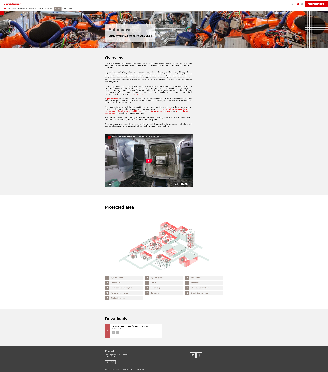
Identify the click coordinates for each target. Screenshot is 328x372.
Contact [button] (40, 8)
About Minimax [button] (22, 8)
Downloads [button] (32, 8)
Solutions (57, 8)
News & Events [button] (12, 8)
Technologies (49, 8)
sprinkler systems (136, 94)
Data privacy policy (128, 369)
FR (301, 4)
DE (117, 332)
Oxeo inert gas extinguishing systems (131, 111)
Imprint (107, 369)
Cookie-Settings (140, 369)
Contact (111, 362)
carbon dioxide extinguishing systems (158, 111)
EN (298, 4)
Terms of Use (115, 369)
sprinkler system (112, 99)
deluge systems (162, 109)
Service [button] (65, 8)
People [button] (70, 8)
